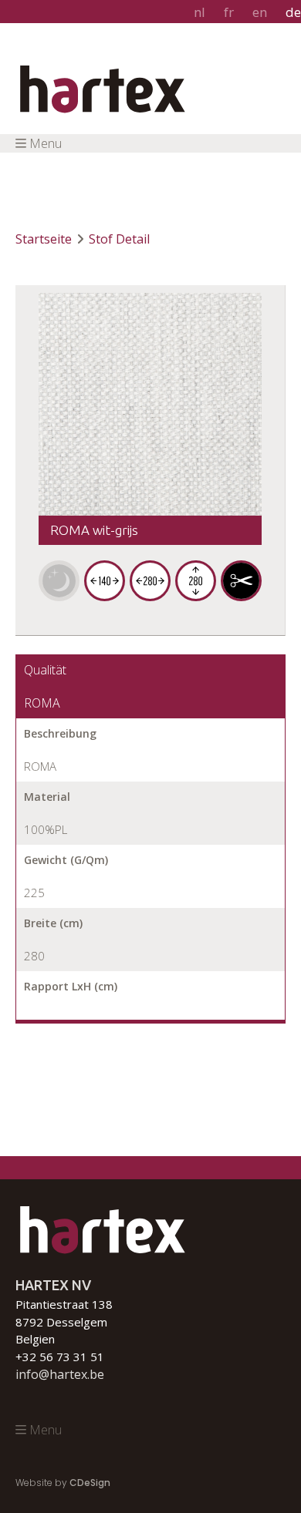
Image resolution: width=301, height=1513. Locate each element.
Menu (45, 143)
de (293, 12)
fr (229, 12)
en (259, 12)
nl (199, 12)
